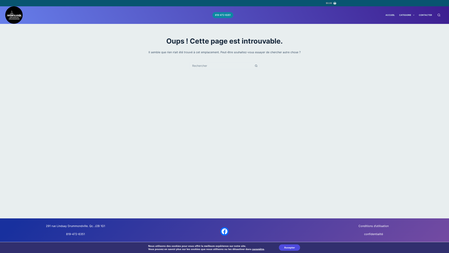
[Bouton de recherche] (256, 65)
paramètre (258, 249)
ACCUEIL (390, 15)
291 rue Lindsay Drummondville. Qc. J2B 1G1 (75, 226)
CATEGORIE (405, 15)
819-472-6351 (223, 15)
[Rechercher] (439, 15)
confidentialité (373, 234)
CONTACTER (425, 15)
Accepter (289, 247)
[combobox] (221, 65)
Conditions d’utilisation (373, 226)
